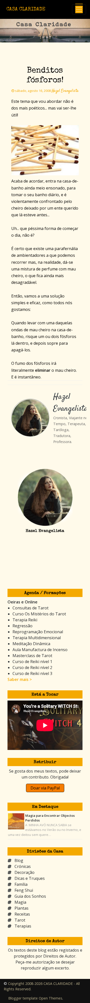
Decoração (24, 872)
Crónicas (22, 866)
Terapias (22, 926)
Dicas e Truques (29, 878)
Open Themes (50, 998)
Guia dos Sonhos (30, 896)
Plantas (21, 908)
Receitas (22, 914)
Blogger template (23, 998)
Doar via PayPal (45, 788)
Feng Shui (23, 890)
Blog (18, 860)
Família (21, 884)
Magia (20, 902)
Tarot (19, 920)
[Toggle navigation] (79, 9)
